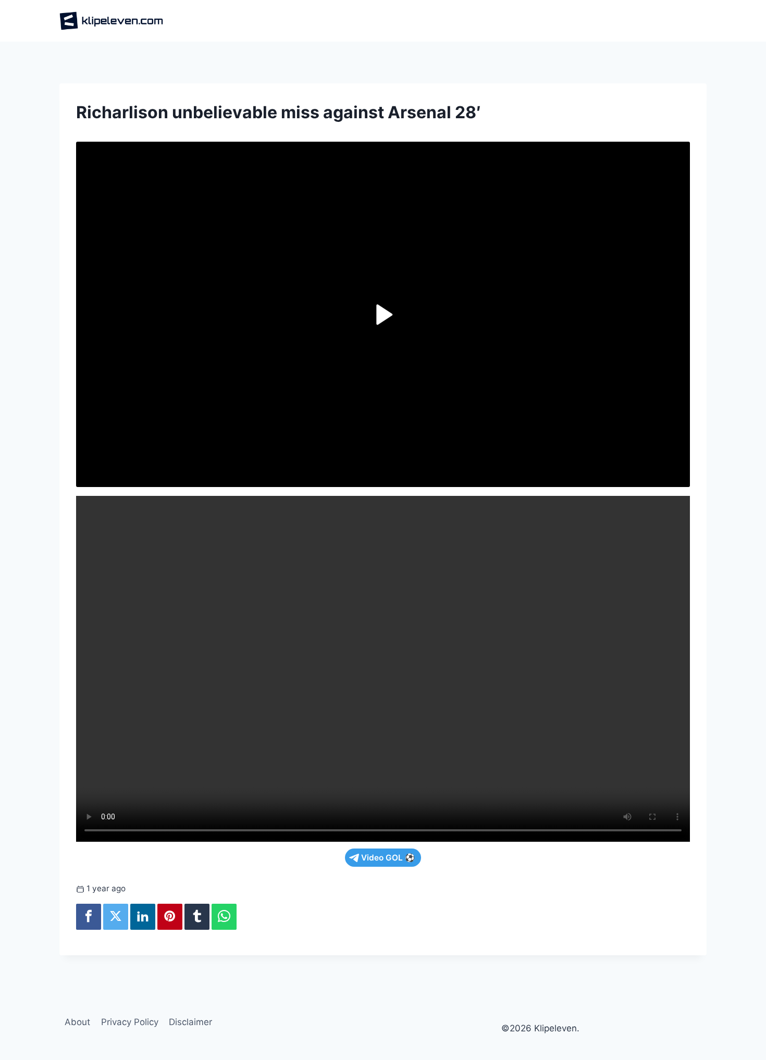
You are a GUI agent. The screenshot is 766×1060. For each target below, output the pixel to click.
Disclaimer (190, 1022)
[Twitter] (115, 917)
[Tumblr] (196, 917)
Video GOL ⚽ (388, 858)
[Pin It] (169, 917)
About (77, 1022)
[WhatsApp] (224, 917)
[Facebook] (88, 917)
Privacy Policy (129, 1022)
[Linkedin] (142, 917)
